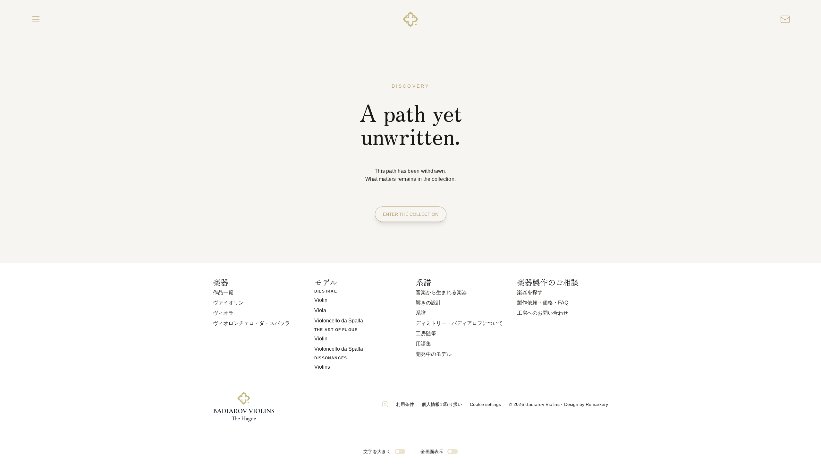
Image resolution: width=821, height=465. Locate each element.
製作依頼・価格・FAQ (542, 302)
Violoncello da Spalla (338, 320)
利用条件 (405, 404)
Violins (322, 367)
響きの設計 (428, 302)
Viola (320, 310)
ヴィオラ (223, 313)
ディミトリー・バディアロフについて (459, 323)
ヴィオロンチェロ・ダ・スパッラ (251, 323)
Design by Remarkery (586, 404)
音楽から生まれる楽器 (441, 292)
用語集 (423, 344)
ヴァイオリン (228, 302)
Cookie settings (485, 404)
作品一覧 (223, 292)
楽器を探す (530, 292)
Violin (320, 300)
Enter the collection (410, 214)
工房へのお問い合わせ (542, 313)
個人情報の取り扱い (442, 404)
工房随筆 (426, 333)
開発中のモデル (434, 354)
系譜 (421, 313)
